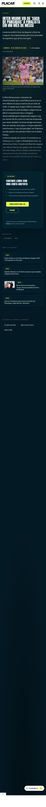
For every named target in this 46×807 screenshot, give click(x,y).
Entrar (12, 210)
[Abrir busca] (34, 3)
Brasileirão (8, 330)
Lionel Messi (7, 238)
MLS (16, 238)
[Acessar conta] (39, 3)
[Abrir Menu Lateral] (43, 3)
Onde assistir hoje (27, 325)
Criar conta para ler (17, 204)
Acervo (6, 13)
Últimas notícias (10, 325)
